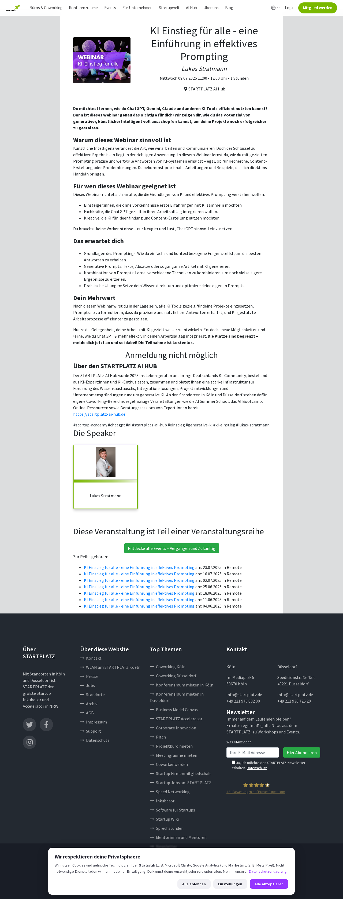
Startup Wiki (167, 819)
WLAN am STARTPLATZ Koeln (113, 667)
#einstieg (176, 424)
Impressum (96, 722)
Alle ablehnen (194, 884)
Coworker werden (172, 764)
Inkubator (165, 800)
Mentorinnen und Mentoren (181, 837)
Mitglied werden (317, 7)
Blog (229, 7)
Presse (92, 676)
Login (289, 7)
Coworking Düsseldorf (176, 675)
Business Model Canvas (177, 709)
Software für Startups (175, 810)
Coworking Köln (170, 666)
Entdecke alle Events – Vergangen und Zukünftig (171, 548)
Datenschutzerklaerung (268, 871)
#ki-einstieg (224, 424)
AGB (90, 712)
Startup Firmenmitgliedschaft (183, 773)
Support (93, 731)
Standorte (95, 694)
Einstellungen (230, 884)
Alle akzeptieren (269, 884)
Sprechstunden (170, 828)
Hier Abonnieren (302, 752)
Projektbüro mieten (174, 746)
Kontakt (94, 658)
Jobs (90, 685)
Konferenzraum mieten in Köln (184, 685)
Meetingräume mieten (176, 755)
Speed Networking (173, 791)
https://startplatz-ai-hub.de (99, 414)
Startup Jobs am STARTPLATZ (183, 782)
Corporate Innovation (176, 727)
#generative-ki (199, 424)
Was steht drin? (238, 742)
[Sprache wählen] (275, 8)
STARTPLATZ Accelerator (179, 718)
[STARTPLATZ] (13, 8)
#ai (128, 424)
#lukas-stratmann (253, 424)
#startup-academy (90, 424)
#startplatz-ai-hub (149, 424)
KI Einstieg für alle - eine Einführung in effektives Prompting (139, 567)
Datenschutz (98, 740)
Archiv (91, 703)
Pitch (161, 737)
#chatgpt (116, 424)
